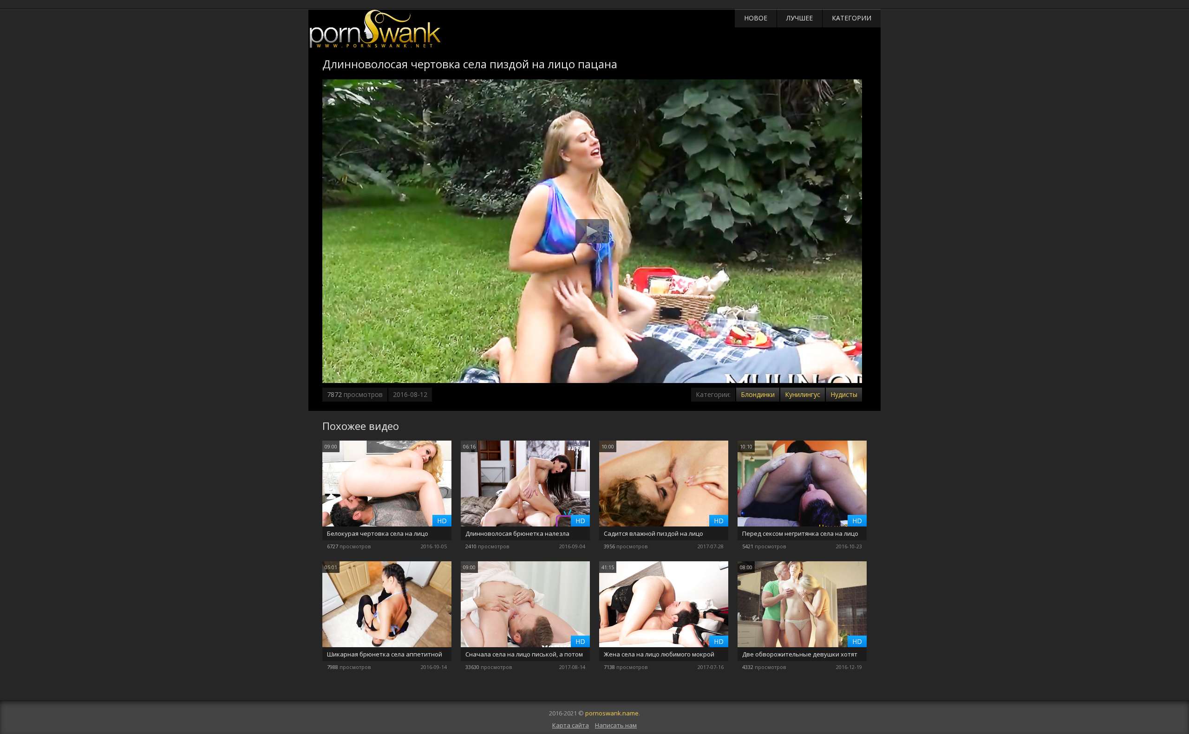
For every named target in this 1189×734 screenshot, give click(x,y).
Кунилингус (802, 394)
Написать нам (616, 725)
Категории (851, 17)
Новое (755, 17)
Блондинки (758, 394)
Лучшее (799, 17)
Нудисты (843, 394)
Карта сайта (570, 725)
